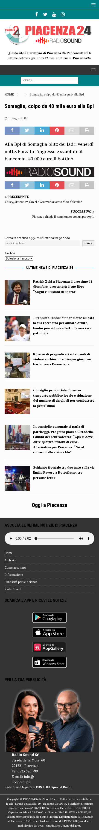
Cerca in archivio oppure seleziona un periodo (37, 238)
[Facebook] (36, 14)
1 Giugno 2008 (17, 118)
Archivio (10, 560)
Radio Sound (13, 589)
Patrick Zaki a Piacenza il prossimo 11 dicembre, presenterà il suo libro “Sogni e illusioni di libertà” (63, 286)
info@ (29, 776)
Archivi (10, 253)
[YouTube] (54, 14)
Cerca (88, 243)
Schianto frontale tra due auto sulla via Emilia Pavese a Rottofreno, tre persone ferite (64, 472)
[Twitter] (45, 14)
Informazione (14, 575)
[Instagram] (63, 14)
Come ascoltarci (15, 567)
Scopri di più (21, 782)
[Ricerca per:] (49, 80)
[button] (92, 4)
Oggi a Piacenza (49, 505)
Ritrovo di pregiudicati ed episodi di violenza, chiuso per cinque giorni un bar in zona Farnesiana (62, 359)
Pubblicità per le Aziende (21, 582)
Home (9, 553)
